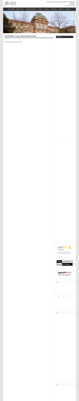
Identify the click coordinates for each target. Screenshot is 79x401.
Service (61, 9)
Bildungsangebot (31, 9)
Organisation (20, 9)
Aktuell (46, 9)
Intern (68, 9)
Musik (40, 9)
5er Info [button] (54, 9)
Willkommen (11, 9)
